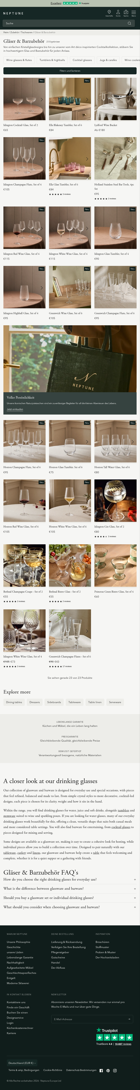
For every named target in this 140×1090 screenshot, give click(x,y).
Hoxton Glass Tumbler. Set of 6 (65, 467)
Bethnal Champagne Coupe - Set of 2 (23, 592)
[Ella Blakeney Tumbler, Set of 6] (70, 99)
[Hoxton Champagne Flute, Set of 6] (24, 442)
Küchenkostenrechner (20, 1028)
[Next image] (42, 99)
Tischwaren (27, 32)
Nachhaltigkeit (15, 962)
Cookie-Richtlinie (52, 1070)
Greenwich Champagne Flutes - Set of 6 (70, 656)
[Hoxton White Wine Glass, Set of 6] (70, 501)
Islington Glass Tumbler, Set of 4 (111, 254)
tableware (9, 853)
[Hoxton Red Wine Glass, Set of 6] (24, 501)
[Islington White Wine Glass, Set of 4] (70, 228)
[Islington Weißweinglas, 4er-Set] (24, 631)
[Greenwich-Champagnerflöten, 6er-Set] (70, 631)
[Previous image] (7, 99)
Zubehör (14, 32)
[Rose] (50, 189)
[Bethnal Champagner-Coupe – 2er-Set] (24, 566)
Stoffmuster (102, 947)
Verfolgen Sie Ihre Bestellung (68, 947)
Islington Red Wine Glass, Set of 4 (21, 254)
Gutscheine (58, 957)
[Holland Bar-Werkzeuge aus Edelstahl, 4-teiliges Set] (115, 159)
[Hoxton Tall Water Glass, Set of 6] (115, 442)
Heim (6, 32)
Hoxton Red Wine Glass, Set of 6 (21, 527)
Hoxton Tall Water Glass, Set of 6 (112, 467)
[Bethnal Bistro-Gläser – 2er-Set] (70, 566)
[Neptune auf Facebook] (101, 1071)
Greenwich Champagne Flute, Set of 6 (114, 313)
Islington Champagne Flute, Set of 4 (22, 184)
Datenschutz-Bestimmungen (81, 1070)
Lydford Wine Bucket (105, 125)
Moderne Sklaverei (18, 983)
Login (10, 1022)
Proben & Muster (106, 952)
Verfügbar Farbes (59, 184)
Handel (55, 962)
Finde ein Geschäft (18, 1007)
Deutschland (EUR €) (21, 1063)
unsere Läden (15, 952)
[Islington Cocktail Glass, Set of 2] (24, 99)
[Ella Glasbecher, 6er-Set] (70, 159)
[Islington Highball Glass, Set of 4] (24, 287)
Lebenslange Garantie (20, 957)
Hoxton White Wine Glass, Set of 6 (68, 527)
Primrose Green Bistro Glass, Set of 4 (114, 592)
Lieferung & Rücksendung (66, 942)
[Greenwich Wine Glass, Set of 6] (70, 287)
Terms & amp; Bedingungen (24, 1070)
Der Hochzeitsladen (107, 957)
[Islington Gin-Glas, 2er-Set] (115, 501)
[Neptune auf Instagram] (115, 1071)
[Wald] (55, 189)
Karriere (11, 1033)
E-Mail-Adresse (62, 1015)
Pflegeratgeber (60, 952)
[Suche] (129, 23)
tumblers (123, 810)
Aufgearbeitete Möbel (20, 967)
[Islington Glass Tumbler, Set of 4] (115, 228)
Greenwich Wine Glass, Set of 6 (65, 313)
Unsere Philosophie (18, 942)
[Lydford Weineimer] (115, 99)
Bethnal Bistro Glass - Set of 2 (65, 592)
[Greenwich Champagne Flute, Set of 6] (115, 287)
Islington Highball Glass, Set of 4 (20, 313)
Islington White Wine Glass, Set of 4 (68, 254)
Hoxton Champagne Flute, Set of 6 (22, 467)
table (96, 853)
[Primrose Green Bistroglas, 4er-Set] (115, 566)
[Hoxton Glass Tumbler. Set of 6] (70, 442)
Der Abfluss (58, 967)
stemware (9, 816)
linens (36, 853)
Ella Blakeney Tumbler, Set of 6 (65, 125)
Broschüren (102, 942)
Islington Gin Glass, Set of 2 (109, 527)
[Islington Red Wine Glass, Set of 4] (24, 228)
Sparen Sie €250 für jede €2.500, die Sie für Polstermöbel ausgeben (70, 3)
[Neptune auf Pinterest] (108, 1071)
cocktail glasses (120, 827)
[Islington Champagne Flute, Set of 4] (24, 159)
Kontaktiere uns (16, 1002)
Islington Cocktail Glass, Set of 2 (20, 125)
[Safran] (59, 189)
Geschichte (13, 947)
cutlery (21, 853)
